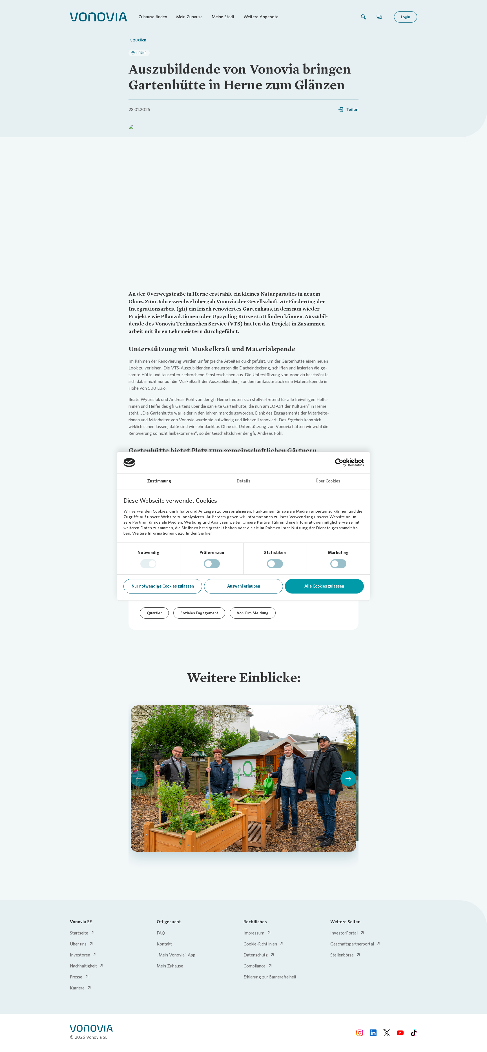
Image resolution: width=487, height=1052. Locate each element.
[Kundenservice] (379, 17)
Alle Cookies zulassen (324, 586)
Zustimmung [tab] (159, 481)
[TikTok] (413, 1032)
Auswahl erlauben (243, 586)
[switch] (212, 563)
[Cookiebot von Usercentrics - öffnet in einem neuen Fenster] (339, 462)
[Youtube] (400, 1032)
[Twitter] (386, 1032)
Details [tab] (243, 481)
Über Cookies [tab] (328, 481)
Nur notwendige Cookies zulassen (163, 586)
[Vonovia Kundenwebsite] (98, 16)
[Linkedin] (373, 1032)
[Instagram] (359, 1032)
